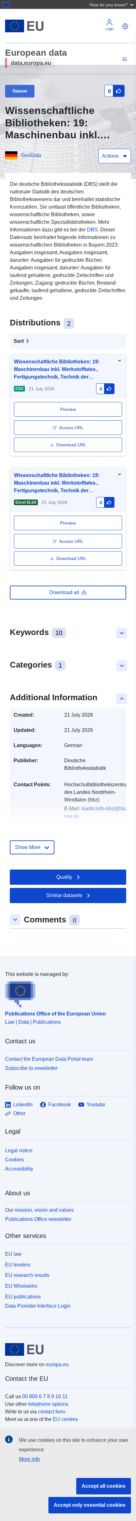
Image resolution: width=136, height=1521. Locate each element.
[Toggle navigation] (123, 59)
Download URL (71, 444)
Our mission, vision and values (39, 1210)
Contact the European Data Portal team (49, 1059)
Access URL (71, 427)
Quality (64, 877)
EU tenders (17, 1264)
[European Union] (65, 1349)
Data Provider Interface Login (38, 1305)
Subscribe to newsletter (31, 1068)
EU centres (65, 1419)
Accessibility (19, 1169)
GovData (31, 155)
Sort (19, 341)
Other (19, 1113)
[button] (112, 4)
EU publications (23, 1296)
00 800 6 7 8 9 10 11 (45, 1396)
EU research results (27, 1275)
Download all (64, 592)
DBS (92, 229)
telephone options (48, 1404)
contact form (51, 1411)
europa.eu (57, 1364)
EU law (13, 1254)
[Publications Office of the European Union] (65, 992)
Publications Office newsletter (38, 1219)
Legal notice (19, 1150)
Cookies (14, 1159)
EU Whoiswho (21, 1286)
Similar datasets (64, 895)
